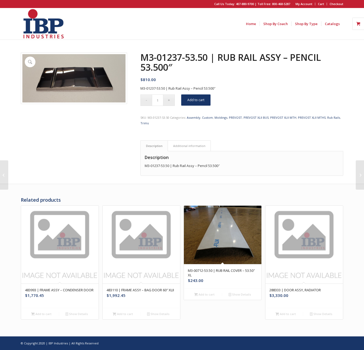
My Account (304, 4)
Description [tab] (154, 146)
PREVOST (235, 118)
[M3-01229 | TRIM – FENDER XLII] (4, 175)
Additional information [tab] (189, 146)
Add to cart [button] (43, 314)
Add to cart (195, 100)
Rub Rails (333, 118)
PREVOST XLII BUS (256, 118)
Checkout (336, 4)
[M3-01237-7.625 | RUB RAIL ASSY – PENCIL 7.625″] (360, 175)
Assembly (193, 118)
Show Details (78, 314)
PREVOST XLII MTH (283, 118)
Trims (144, 123)
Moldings (221, 118)
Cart (321, 4)
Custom (207, 118)
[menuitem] (304, 4)
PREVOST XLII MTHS (312, 118)
